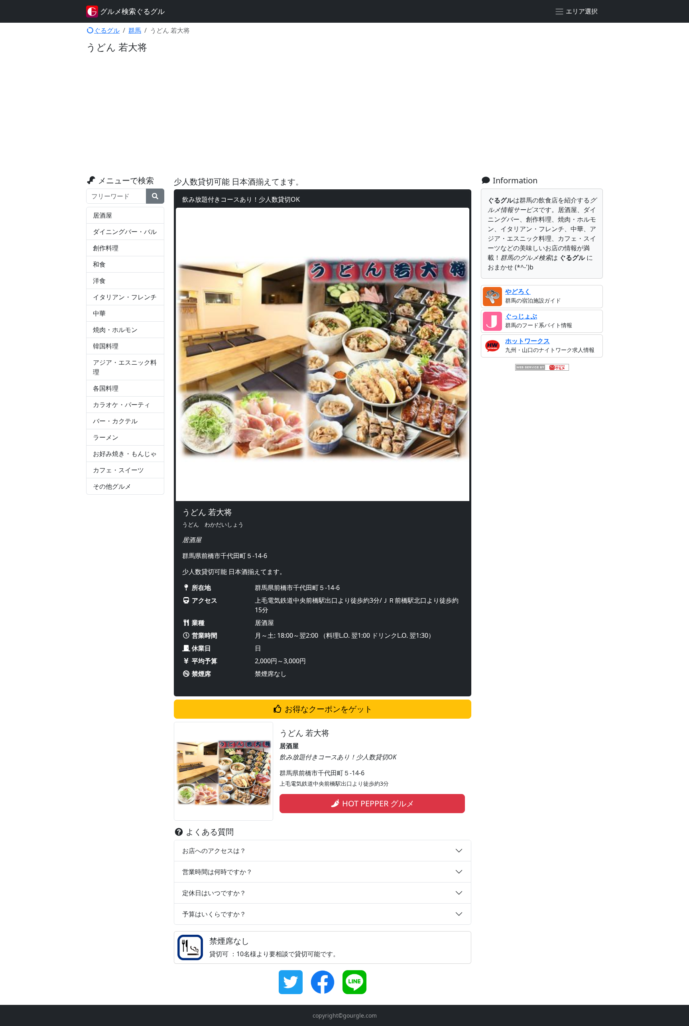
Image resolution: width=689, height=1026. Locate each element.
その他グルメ (112, 486)
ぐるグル (107, 30)
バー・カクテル (115, 421)
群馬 (134, 30)
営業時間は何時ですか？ (217, 871)
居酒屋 (102, 215)
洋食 (99, 280)
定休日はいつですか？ (214, 892)
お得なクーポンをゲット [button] (327, 709)
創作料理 (105, 248)
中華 (99, 313)
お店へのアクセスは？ (214, 850)
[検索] (155, 196)
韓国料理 (105, 346)
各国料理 (105, 388)
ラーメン (105, 437)
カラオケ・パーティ (121, 404)
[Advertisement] (344, 116)
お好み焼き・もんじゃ (125, 453)
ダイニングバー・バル (125, 231)
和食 (99, 264)
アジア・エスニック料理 (125, 367)
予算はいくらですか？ (214, 914)
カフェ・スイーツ (118, 470)
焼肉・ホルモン (115, 329)
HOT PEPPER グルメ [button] (377, 803)
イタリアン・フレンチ (125, 297)
